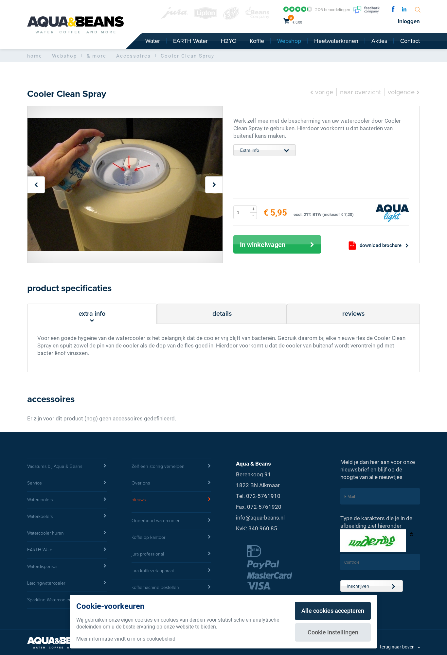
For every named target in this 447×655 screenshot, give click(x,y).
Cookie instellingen (333, 632)
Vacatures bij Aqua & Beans (54, 466)
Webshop (289, 40)
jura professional (148, 554)
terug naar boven (397, 647)
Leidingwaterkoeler (46, 583)
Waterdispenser (42, 566)
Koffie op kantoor (148, 537)
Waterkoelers (40, 516)
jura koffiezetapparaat (153, 571)
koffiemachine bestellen (155, 587)
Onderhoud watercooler (155, 520)
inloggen (409, 21)
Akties (379, 40)
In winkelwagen (262, 244)
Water (152, 40)
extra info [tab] (92, 314)
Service (34, 483)
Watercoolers (40, 500)
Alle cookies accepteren (332, 610)
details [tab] (222, 314)
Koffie (257, 40)
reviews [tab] (353, 314)
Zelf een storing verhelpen (158, 466)
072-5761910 (263, 496)
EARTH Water (190, 40)
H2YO (229, 40)
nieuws (139, 500)
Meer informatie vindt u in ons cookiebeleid (125, 638)
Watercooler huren (45, 533)
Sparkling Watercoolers (49, 600)
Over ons (141, 483)
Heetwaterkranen (336, 40)
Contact (410, 40)
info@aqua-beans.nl (260, 517)
